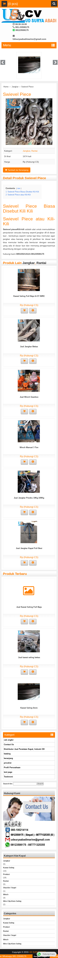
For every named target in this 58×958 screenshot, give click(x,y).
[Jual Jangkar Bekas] (29, 330)
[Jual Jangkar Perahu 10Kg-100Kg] (29, 481)
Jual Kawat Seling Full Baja (29, 607)
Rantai (34, 151)
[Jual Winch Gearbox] (29, 380)
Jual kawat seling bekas (29, 657)
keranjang (8, 758)
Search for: (8, 784)
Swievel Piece (17, 94)
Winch (5, 894)
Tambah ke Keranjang (17, 170)
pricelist (7, 763)
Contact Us (9, 744)
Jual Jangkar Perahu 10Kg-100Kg (29, 498)
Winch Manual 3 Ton (29, 447)
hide (18, 188)
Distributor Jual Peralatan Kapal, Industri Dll (24, 749)
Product (6, 874)
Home (5, 87)
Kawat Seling (8, 868)
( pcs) (12, 4)
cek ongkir (9, 740)
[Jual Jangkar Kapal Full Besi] (29, 532)
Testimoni (8, 777)
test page (8, 772)
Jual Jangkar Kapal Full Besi (29, 548)
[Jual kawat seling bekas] (29, 641)
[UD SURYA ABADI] (29, 15)
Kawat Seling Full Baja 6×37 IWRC (29, 296)
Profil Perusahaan (12, 767)
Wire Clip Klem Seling (12, 901)
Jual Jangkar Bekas (29, 346)
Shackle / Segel (9, 888)
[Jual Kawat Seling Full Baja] (29, 593)
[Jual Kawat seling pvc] (36, 64)
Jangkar (15, 87)
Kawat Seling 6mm (29, 708)
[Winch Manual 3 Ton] (29, 431)
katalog (7, 754)
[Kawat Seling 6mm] (29, 691)
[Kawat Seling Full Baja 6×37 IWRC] (29, 280)
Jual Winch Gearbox (29, 397)
